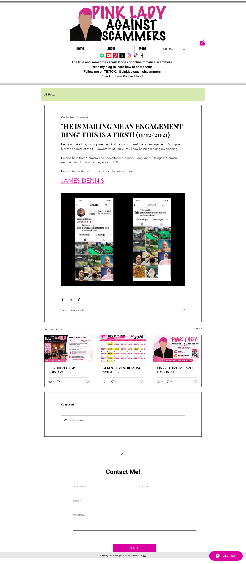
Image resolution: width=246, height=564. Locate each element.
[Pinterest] (115, 55)
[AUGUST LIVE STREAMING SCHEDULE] (123, 348)
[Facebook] (142, 55)
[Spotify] (102, 55)
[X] (122, 55)
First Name (79, 486)
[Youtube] (108, 55)
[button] (202, 42)
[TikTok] (135, 55)
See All (198, 328)
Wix (144, 556)
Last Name (143, 486)
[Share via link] (79, 299)
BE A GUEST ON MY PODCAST (62, 370)
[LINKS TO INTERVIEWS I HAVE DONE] (177, 348)
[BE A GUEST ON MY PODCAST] (69, 348)
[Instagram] (129, 55)
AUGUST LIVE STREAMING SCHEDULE (122, 370)
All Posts (49, 94)
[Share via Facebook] (62, 299)
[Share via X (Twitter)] (70, 299)
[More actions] (183, 117)
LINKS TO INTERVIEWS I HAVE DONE (175, 370)
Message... (79, 515)
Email (76, 500)
